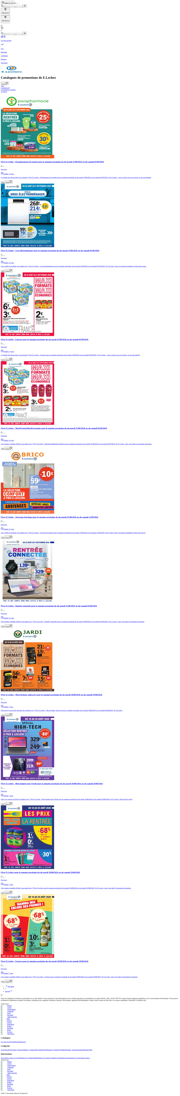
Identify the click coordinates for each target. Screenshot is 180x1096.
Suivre (7, 182)
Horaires (23, 1042)
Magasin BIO (87, 1050)
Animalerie (79, 1050)
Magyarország (12, 1017)
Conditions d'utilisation (57, 1058)
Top (12, 1042)
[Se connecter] (1, 24)
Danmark (11, 1011)
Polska (9, 1026)
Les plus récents (6, 1042)
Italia (8, 1019)
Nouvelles (4, 1058)
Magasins (17, 1042)
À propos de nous (13, 1058)
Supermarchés (5, 1050)
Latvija (9, 1022)
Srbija (9, 1030)
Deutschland (11, 1009)
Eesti (9, 1013)
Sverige (9, 1032)
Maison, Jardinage (30, 1050)
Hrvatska (10, 1015)
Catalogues (5, 88)
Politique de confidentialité (28, 1058)
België (9, 1006)
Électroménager (41, 1050)
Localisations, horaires (8, 90)
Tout (2, 86)
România (10, 1028)
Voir (3, 182)
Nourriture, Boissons (17, 1050)
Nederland (10, 1024)
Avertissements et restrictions (74, 1058)
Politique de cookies (43, 1058)
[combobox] (13, 7)
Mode (64, 1050)
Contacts (87, 1058)
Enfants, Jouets (71, 1050)
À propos (4, 92)
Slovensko (10, 1034)
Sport (60, 1050)
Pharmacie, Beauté (52, 1050)
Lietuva (9, 1021)
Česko (9, 1007)
